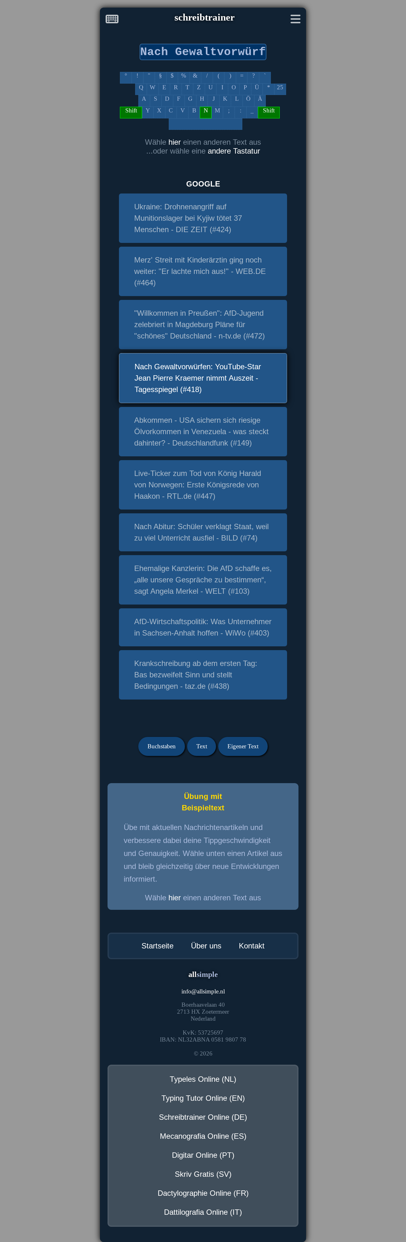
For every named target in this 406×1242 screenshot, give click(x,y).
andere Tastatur (234, 151)
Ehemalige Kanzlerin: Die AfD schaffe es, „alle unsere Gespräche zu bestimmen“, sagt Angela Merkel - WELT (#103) (203, 579)
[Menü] (296, 20)
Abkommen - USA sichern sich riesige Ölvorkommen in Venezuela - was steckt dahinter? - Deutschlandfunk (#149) (201, 431)
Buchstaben (161, 746)
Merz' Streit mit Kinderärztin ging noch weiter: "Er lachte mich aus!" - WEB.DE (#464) (200, 271)
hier (174, 142)
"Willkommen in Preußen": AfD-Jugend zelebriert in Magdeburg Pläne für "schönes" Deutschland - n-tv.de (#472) (199, 324)
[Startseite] (112, 20)
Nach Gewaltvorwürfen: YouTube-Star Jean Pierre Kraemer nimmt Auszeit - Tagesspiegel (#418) (197, 378)
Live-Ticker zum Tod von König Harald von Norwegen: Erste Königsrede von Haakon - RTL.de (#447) (197, 484)
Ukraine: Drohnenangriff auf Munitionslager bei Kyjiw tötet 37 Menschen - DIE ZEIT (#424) (188, 218)
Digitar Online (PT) (203, 1155)
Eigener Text (243, 746)
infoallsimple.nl (203, 991)
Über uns (206, 945)
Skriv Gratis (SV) (203, 1174)
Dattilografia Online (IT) (203, 1212)
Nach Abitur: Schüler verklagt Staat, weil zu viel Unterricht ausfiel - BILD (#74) (201, 532)
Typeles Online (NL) (203, 1079)
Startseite (157, 945)
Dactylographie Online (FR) (203, 1193)
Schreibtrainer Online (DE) (203, 1117)
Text (201, 746)
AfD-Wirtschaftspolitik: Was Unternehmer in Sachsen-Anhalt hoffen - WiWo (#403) (203, 627)
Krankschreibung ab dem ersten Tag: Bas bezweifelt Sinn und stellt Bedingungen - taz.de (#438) (195, 674)
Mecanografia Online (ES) (203, 1136)
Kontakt (252, 945)
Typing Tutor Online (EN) (203, 1098)
